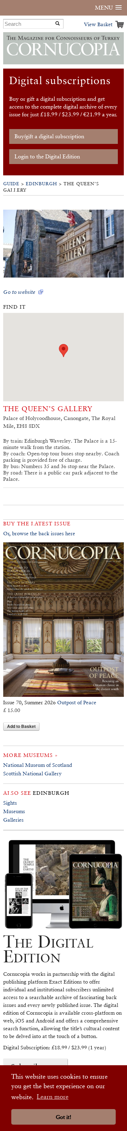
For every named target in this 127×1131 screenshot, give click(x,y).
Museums (14, 811)
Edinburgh (41, 183)
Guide (11, 183)
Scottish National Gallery (32, 773)
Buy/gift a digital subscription (49, 136)
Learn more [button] (52, 1096)
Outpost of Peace (76, 702)
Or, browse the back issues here (39, 533)
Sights (10, 803)
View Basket (98, 24)
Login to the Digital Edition (47, 156)
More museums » (30, 755)
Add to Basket (21, 726)
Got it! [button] (63, 1117)
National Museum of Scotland (37, 765)
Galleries (13, 820)
